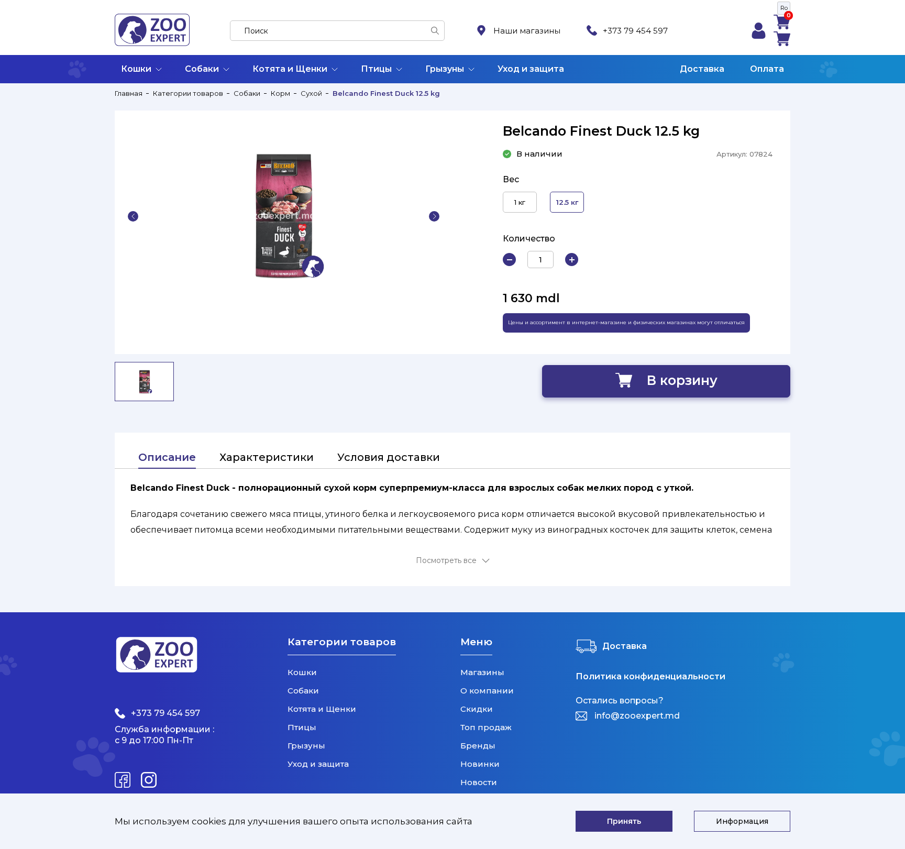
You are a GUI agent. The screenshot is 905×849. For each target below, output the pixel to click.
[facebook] (122, 780)
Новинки (480, 764)
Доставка (702, 69)
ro (784, 8)
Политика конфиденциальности (650, 676)
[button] (133, 216)
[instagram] (149, 780)
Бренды (477, 745)
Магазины (482, 672)
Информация (742, 821)
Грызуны (444, 69)
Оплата (767, 69)
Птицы (376, 69)
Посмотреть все (446, 560)
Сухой (311, 93)
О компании (487, 690)
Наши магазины (526, 31)
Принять (624, 821)
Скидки (476, 709)
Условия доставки (388, 457)
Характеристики (266, 457)
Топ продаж (486, 727)
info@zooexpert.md (637, 716)
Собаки (202, 69)
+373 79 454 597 (635, 31)
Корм (280, 93)
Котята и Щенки (289, 69)
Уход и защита (531, 69)
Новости (478, 782)
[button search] (435, 31)
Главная (128, 93)
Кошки (136, 69)
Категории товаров (188, 93)
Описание (167, 457)
